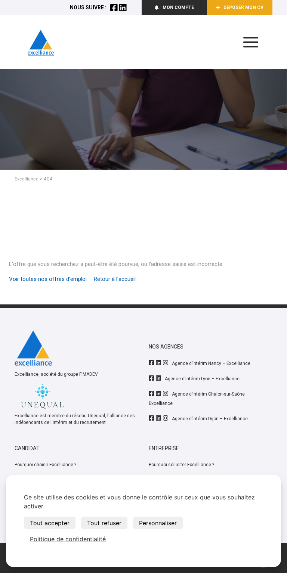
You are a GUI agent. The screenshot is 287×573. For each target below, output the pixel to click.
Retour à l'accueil (115, 279)
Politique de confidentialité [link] (68, 539)
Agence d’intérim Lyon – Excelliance (202, 378)
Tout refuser (104, 523)
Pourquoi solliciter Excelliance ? (181, 464)
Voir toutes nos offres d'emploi (48, 279)
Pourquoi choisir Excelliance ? (45, 464)
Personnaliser (158, 523)
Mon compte (178, 7)
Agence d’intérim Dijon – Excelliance (210, 418)
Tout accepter (50, 523)
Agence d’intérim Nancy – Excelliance (211, 363)
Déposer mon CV (243, 7)
